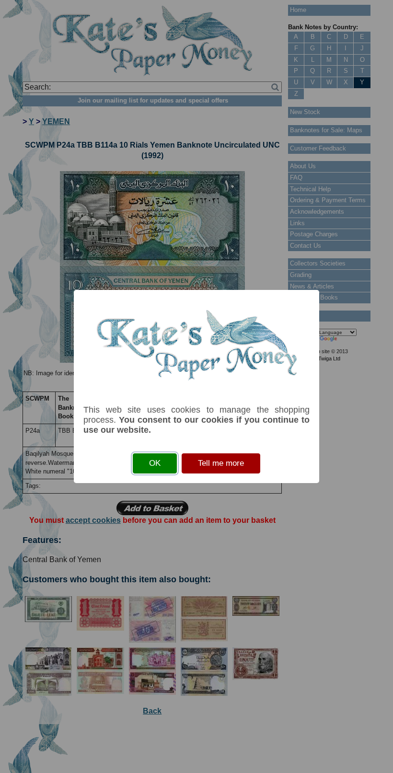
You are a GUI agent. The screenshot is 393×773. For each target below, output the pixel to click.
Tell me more (221, 463)
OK (155, 463)
